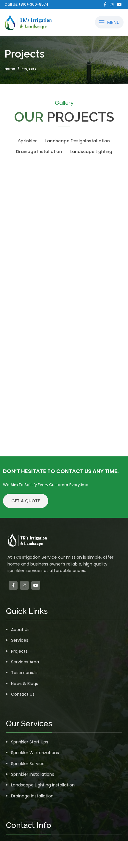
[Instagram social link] (111, 4)
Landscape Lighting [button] (91, 151)
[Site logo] (28, 22)
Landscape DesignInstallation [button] (77, 141)
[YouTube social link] (119, 4)
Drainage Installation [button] (39, 151)
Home (9, 68)
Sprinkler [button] (27, 141)
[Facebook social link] (105, 4)
